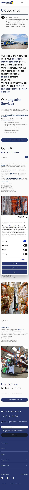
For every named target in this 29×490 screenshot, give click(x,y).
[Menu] (22, 2)
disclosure (12, 430)
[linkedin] (2, 478)
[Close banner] (26, 217)
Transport (3, 448)
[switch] (25, 245)
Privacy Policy (13, 225)
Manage (23, 259)
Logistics (3, 454)
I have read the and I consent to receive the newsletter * (14, 431)
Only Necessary (14, 267)
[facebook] (7, 478)
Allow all (14, 263)
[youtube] (13, 478)
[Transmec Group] (7, 2)
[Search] (27, 3)
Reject (14, 271)
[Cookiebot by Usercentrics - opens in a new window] (18, 217)
